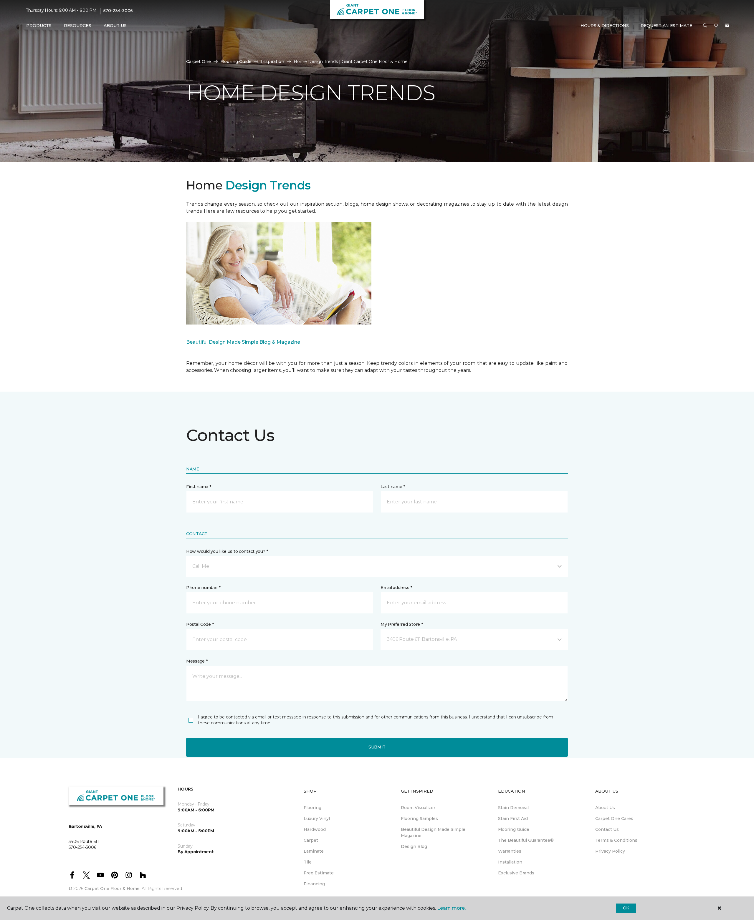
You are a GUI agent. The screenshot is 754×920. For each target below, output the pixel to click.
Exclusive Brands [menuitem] (516, 873)
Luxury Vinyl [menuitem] (317, 818)
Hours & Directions (605, 25)
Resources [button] (77, 25)
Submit (377, 747)
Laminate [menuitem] (314, 851)
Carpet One (198, 61)
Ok (626, 908)
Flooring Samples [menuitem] (419, 818)
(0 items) (727, 26)
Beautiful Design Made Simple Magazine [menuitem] (433, 832)
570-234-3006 (118, 10)
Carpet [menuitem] (311, 840)
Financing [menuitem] (314, 883)
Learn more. (451, 908)
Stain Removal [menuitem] (513, 807)
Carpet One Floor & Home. (112, 888)
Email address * (396, 587)
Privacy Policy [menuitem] (610, 851)
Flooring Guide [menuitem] (513, 829)
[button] (705, 25)
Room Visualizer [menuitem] (418, 807)
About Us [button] (115, 25)
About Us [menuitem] (605, 807)
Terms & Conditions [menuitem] (616, 840)
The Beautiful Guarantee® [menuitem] (526, 840)
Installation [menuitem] (510, 862)
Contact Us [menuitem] (607, 829)
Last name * (393, 487)
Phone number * (203, 587)
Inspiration (272, 61)
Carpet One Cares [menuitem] (614, 818)
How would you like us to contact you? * (227, 551)
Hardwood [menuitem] (315, 829)
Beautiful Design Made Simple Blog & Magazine (243, 342)
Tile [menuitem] (308, 862)
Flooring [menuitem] (312, 807)
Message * (196, 661)
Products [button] (39, 25)
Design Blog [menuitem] (414, 846)
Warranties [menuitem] (509, 851)
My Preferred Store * (402, 624)
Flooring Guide (236, 61)
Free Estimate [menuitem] (319, 873)
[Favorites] (716, 25)
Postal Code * (200, 624)
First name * (198, 487)
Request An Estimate (666, 25)
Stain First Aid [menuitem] (513, 818)
